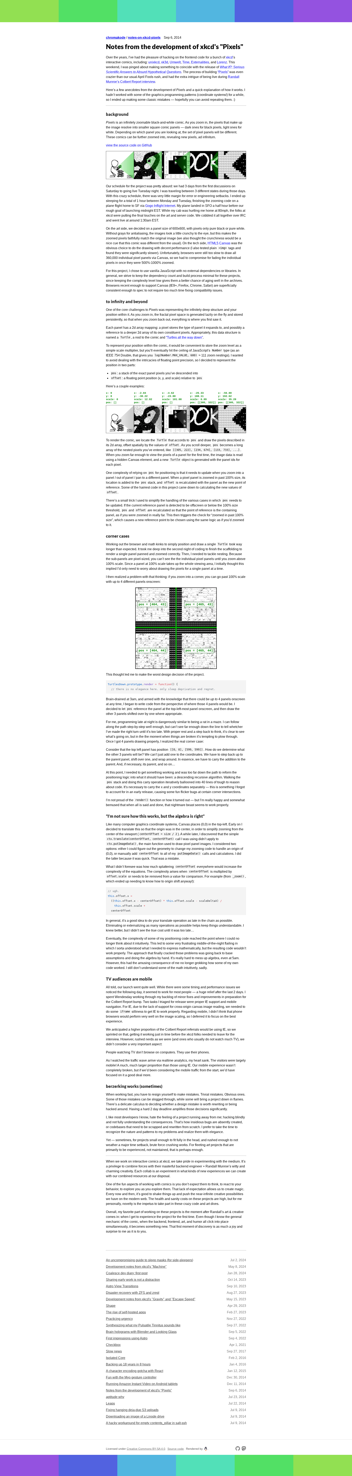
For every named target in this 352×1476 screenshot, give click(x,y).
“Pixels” (223, 72)
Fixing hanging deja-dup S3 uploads (132, 1410)
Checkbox (113, 1345)
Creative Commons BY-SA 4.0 (146, 1448)
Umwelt (175, 62)
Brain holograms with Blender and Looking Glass (141, 1332)
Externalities (200, 62)
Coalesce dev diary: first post (126, 1273)
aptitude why (115, 1397)
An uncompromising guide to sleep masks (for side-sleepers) (149, 1260)
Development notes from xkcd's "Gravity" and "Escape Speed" (150, 1299)
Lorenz (222, 62)
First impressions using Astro (126, 1338)
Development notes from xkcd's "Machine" (136, 1266)
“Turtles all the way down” (184, 337)
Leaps (110, 1403)
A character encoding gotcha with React (134, 1371)
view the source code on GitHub (129, 145)
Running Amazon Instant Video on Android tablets (142, 1384)
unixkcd (154, 62)
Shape (111, 1305)
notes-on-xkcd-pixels (144, 37)
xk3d (164, 62)
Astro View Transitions (122, 1286)
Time (185, 62)
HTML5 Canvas (219, 243)
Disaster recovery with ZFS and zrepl (132, 1292)
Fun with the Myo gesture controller (131, 1377)
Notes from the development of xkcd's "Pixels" (139, 1390)
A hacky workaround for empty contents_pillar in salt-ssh (146, 1423)
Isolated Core (115, 1358)
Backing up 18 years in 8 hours (128, 1364)
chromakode (115, 37)
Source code (175, 1448)
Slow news (114, 1351)
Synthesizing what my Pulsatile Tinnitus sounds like (143, 1325)
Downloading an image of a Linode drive (135, 1416)
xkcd (229, 57)
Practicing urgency (119, 1318)
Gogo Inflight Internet (160, 205)
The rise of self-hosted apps (126, 1312)
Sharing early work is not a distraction (133, 1279)
